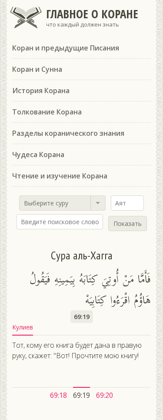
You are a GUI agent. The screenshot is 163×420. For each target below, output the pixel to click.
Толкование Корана (47, 112)
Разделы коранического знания (68, 133)
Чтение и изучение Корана (59, 176)
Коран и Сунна (37, 69)
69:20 (104, 395)
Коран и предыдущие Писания (65, 48)
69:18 (58, 395)
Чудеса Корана (38, 154)
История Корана (41, 90)
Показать (127, 223)
